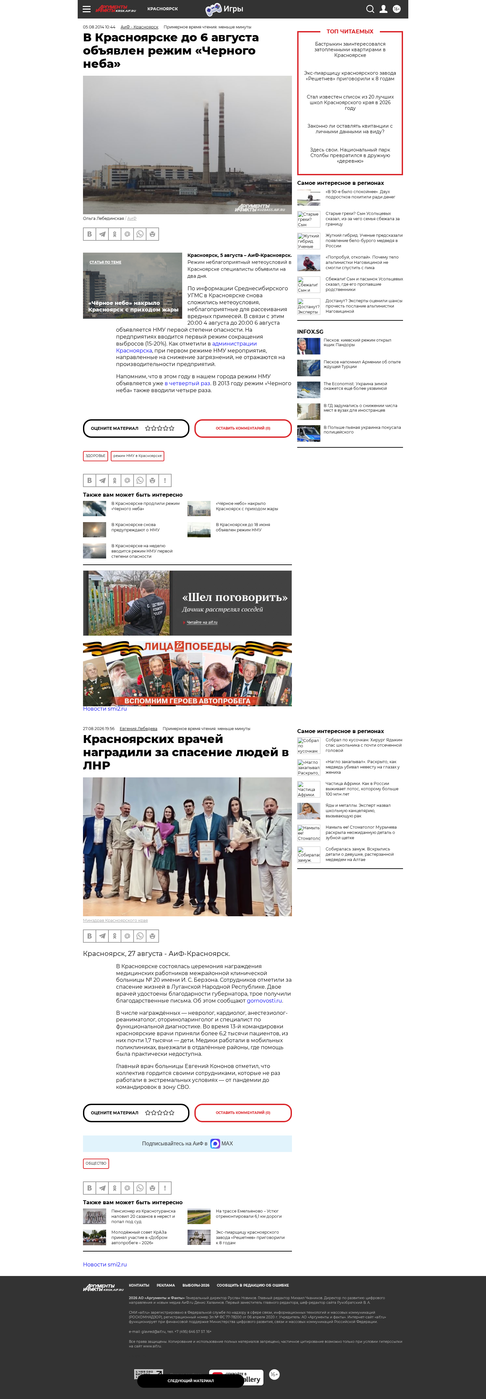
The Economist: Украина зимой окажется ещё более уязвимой (355, 386)
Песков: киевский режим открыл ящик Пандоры (357, 342)
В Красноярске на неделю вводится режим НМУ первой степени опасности (142, 551)
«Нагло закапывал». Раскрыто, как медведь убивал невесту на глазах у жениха (363, 767)
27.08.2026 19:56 (98, 728)
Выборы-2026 (195, 1291)
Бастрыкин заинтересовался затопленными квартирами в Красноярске (350, 49)
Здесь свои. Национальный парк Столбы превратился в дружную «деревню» (350, 155)
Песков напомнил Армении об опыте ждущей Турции (362, 364)
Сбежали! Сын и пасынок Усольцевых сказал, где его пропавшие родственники (364, 284)
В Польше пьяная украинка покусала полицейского (362, 429)
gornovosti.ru (264, 1001)
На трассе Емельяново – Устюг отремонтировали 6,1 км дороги (249, 1214)
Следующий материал (191, 1381)
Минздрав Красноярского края (115, 920)
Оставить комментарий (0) (243, 428)
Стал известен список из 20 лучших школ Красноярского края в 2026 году (350, 102)
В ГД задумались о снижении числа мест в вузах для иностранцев (360, 408)
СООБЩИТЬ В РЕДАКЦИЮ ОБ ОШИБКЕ (253, 1291)
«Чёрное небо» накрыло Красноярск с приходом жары (247, 506)
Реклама (166, 1291)
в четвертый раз (187, 383)
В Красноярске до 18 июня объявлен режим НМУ (243, 527)
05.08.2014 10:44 (99, 26)
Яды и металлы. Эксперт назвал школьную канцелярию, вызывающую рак (358, 810)
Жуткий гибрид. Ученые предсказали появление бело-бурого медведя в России (364, 240)
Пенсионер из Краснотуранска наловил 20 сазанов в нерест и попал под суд (143, 1216)
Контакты (139, 1291)
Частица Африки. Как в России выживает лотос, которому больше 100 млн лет (362, 789)
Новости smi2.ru (105, 709)
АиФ (132, 218)
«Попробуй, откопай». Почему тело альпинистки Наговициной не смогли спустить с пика (362, 262)
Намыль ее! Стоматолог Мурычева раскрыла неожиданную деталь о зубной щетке (361, 832)
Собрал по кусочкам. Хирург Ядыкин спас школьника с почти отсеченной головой (364, 745)
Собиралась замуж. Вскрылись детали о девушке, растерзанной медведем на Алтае (360, 854)
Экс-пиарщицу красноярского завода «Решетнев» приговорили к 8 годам (350, 76)
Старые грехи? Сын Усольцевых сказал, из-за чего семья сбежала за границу (363, 218)
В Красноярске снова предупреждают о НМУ (135, 527)
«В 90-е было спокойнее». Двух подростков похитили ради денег (360, 194)
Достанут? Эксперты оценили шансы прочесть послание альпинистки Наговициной (364, 306)
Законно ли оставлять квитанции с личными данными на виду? (350, 129)
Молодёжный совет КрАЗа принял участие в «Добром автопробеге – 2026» (139, 1237)
